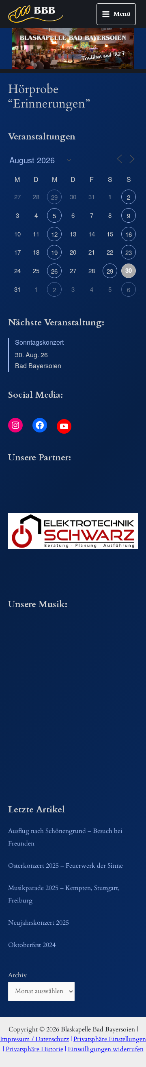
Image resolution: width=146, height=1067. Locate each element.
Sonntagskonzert (39, 342)
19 (54, 252)
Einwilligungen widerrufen (106, 1049)
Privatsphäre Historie (34, 1049)
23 (128, 252)
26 (54, 271)
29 (54, 197)
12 (54, 234)
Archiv (17, 975)
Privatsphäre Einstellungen (109, 1039)
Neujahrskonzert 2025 (38, 923)
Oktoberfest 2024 (32, 945)
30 (128, 270)
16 (128, 234)
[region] (73, 48)
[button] (73, 531)
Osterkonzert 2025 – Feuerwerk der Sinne (65, 866)
